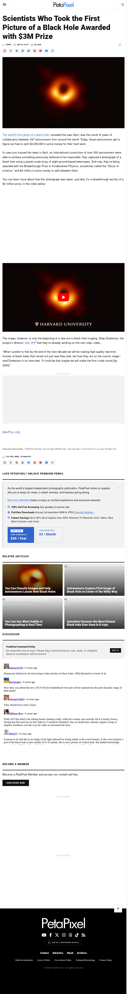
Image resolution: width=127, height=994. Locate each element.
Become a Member (19, 500)
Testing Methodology (85, 960)
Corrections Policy (63, 960)
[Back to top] (118, 908)
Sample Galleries (84, 512)
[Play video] (63, 297)
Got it (115, 650)
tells (30, 342)
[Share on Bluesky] (28, 50)
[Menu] (4, 4)
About (70, 952)
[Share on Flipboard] (34, 50)
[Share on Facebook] (10, 50)
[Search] (122, 4)
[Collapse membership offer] (119, 487)
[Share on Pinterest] (40, 50)
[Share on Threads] (22, 50)
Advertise (57, 952)
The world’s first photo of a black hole (25, 135)
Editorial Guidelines (24, 960)
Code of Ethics (43, 960)
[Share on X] (16, 50)
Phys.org (13, 432)
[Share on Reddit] (4, 50)
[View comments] (122, 45)
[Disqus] (63, 703)
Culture (10, 456)
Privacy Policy (105, 960)
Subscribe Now (15, 783)
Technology (25, 456)
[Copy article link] (52, 50)
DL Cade (37, 44)
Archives (82, 952)
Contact (44, 952)
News (8, 44)
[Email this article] (46, 50)
